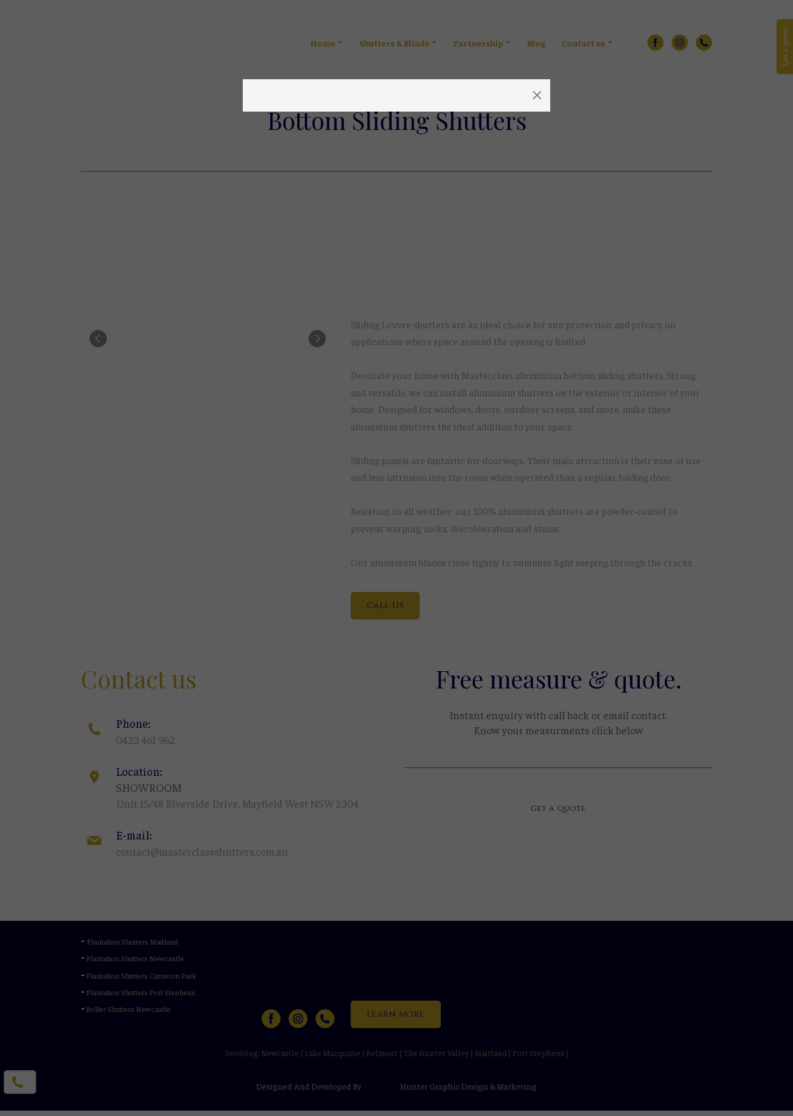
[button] (537, 95)
